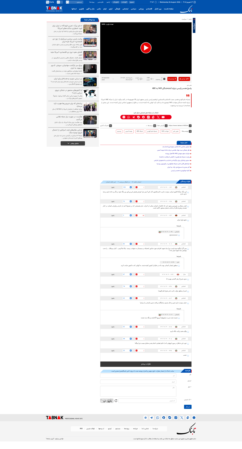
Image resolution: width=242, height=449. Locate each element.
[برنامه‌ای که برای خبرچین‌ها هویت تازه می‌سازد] (90, 106)
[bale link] (138, 117)
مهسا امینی (128, 131)
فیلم (104, 9)
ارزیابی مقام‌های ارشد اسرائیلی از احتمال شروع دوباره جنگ (67, 131)
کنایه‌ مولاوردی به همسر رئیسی (180, 171)
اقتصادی (149, 9)
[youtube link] (163, 117)
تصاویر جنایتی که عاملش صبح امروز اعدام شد (176, 147)
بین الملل (158, 9)
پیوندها (91, 2)
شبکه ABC (140, 131)
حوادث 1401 (165, 131)
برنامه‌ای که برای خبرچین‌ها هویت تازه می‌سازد (68, 105)
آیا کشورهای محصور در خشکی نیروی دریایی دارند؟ (68, 91)
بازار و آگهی (90, 9)
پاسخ (113, 187)
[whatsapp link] (128, 117)
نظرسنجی (100, 2)
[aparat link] (168, 117)
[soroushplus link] (143, 117)
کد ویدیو (173, 79)
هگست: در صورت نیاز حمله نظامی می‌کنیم (69, 118)
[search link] (67, 2)
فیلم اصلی (181, 85)
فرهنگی (117, 9)
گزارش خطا (160, 126)
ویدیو (119, 131)
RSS (81, 429)
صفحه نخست (168, 9)
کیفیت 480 (181, 89)
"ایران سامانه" (50, 439)
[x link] (158, 117)
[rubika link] (123, 117)
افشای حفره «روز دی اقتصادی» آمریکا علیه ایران (66, 53)
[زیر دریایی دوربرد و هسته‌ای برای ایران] (90, 82)
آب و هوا (101, 429)
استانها (74, 9)
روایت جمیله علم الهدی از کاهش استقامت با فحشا (174, 157)
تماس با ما (145, 429)
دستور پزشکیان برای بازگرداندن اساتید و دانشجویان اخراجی (172, 160)
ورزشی (141, 9)
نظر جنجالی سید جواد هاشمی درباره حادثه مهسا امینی (173, 150)
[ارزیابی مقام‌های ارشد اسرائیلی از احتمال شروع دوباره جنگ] (90, 133)
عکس (99, 9)
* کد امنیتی (187, 400)
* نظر (189, 387)
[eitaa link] (153, 117)
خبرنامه (135, 429)
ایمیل (189, 381)
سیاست (184, 19)
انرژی (110, 9)
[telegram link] (133, 117)
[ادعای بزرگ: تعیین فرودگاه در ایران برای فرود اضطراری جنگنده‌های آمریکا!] (90, 29)
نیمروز (132, 2)
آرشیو (108, 2)
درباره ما (155, 429)
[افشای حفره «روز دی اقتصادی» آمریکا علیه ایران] (90, 55)
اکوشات (124, 2)
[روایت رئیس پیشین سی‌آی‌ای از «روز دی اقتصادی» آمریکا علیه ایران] (90, 42)
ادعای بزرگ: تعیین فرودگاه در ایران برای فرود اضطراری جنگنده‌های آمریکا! (67, 27)
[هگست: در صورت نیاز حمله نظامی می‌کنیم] (90, 120)
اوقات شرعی (90, 429)
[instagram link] (148, 117)
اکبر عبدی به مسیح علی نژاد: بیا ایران (178, 167)
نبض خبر (175, 131)
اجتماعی (125, 9)
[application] (146, 48)
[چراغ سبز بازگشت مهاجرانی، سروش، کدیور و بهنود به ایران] (90, 68)
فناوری (81, 9)
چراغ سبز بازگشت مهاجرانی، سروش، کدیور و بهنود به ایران (66, 67)
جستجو (117, 429)
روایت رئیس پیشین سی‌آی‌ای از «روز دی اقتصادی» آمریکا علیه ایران (67, 40)
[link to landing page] (187, 9)
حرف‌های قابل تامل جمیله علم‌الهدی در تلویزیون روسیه (173, 164)
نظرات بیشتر (146, 364)
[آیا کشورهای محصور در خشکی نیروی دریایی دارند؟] (90, 93)
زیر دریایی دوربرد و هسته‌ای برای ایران (68, 79)
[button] (146, 47)
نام (190, 375)
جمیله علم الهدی (152, 131)
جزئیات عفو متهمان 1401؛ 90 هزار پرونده (177, 154)
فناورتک (115, 2)
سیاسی (133, 9)
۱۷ (138, 80)
